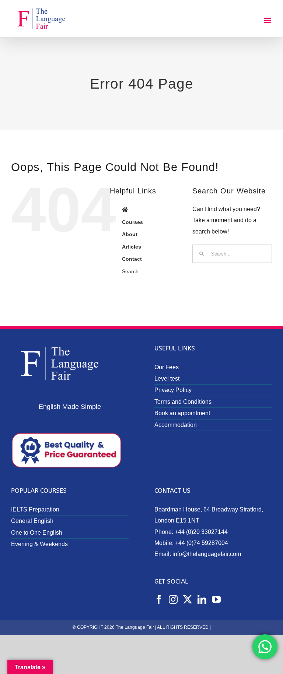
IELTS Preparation (35, 509)
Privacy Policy (173, 390)
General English (32, 521)
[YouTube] (216, 599)
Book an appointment (182, 413)
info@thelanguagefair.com (206, 554)
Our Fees (166, 367)
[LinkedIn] (202, 599)
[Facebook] (158, 599)
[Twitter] (187, 599)
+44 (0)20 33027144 (201, 532)
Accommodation (175, 425)
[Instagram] (173, 599)
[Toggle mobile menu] (268, 20)
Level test (166, 378)
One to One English (36, 532)
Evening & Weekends (39, 544)
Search (130, 271)
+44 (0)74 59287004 (201, 543)
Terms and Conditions (183, 402)
